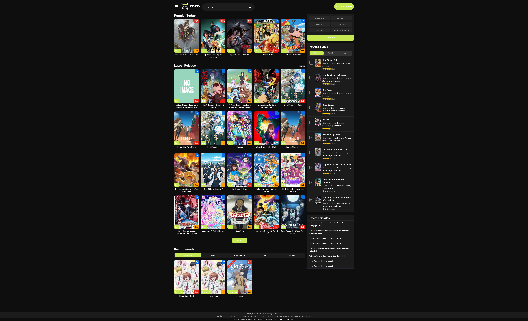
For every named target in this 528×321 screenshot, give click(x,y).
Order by (340, 30)
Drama (338, 153)
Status (341, 24)
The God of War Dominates (335, 149)
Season (341, 18)
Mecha (213, 255)
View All (302, 66)
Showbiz (291, 255)
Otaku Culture (239, 255)
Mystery (334, 111)
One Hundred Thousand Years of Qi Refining (336, 198)
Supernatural (335, 126)
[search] (250, 7)
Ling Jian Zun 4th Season (334, 75)
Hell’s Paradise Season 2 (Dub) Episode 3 (325, 238)
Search (331, 37)
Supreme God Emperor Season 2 (333, 181)
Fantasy (348, 63)
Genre (318, 18)
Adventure (340, 63)
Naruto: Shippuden (331, 135)
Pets (266, 255)
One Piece (327, 90)
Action (332, 63)
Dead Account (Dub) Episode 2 (321, 266)
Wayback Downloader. (285, 320)
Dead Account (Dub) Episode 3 (321, 261)
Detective (326, 111)
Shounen (325, 66)
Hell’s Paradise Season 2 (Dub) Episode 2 (325, 243)
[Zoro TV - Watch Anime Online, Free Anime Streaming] (190, 8)
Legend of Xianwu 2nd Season (336, 164)
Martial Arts (327, 81)
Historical (326, 156)
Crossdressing (188, 255)
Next (239, 240)
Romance (337, 81)
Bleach (325, 120)
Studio (319, 24)
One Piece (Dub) (330, 60)
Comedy (342, 108)
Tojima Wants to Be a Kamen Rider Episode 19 (327, 256)
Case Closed (328, 105)
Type (319, 30)
